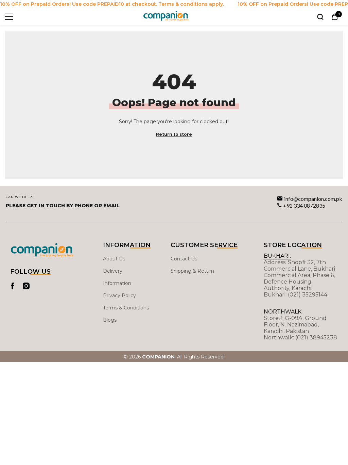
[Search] (320, 17)
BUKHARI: (277, 256)
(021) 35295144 (307, 294)
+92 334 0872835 (304, 205)
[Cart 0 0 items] (334, 17)
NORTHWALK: (283, 311)
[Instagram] (26, 286)
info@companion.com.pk (313, 198)
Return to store (174, 134)
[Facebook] (12, 286)
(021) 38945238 (316, 337)
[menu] (9, 17)
